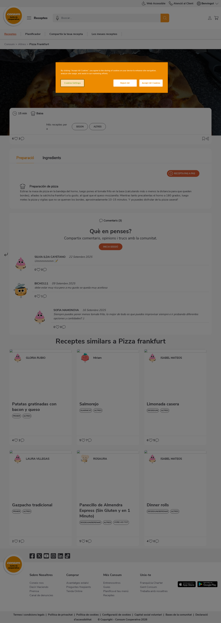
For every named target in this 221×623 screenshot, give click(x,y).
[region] (112, 77)
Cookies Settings (72, 83)
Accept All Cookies (151, 83)
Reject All (125, 83)
